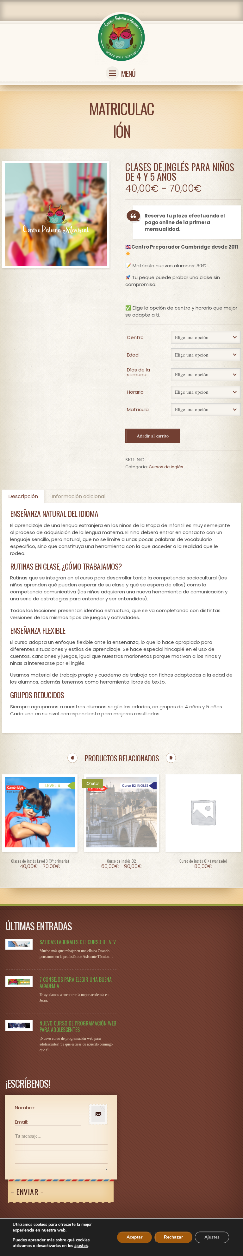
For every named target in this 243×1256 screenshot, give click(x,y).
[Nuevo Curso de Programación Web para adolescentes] (19, 1025)
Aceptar (134, 1237)
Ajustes (212, 1237)
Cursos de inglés (166, 467)
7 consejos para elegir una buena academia (76, 982)
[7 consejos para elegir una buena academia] (19, 981)
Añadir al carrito (153, 436)
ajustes (81, 1246)
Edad (133, 354)
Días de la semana (138, 372)
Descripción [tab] (23, 496)
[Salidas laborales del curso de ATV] (19, 944)
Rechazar (173, 1237)
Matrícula (138, 409)
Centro (135, 337)
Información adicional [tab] (78, 496)
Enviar (27, 1191)
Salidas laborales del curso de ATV (78, 942)
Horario (135, 392)
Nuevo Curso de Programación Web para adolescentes (78, 1026)
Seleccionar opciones (40, 857)
